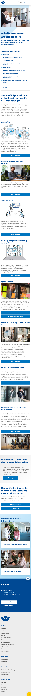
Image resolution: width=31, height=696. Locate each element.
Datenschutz (4, 659)
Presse (3, 640)
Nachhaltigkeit (5, 651)
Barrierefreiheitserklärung (8, 670)
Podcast (3, 691)
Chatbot (3, 649)
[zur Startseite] (3, 2)
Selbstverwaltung (6, 637)
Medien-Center (5, 633)
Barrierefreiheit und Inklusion (12, 572)
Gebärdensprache (5, 672)
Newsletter (4, 689)
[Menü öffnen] (29, 2)
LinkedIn (3, 682)
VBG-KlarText (4, 647)
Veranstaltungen (5, 642)
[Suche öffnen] (24, 2)
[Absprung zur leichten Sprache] (18, 2)
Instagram (4, 685)
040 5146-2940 (9, 593)
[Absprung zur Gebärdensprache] (21, 2)
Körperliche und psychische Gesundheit (15, 544)
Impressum (4, 661)
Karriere (3, 635)
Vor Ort (3, 631)
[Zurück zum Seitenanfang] (28, 578)
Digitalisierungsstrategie (7, 644)
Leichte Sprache (5, 674)
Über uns (3, 628)
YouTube (3, 687)
